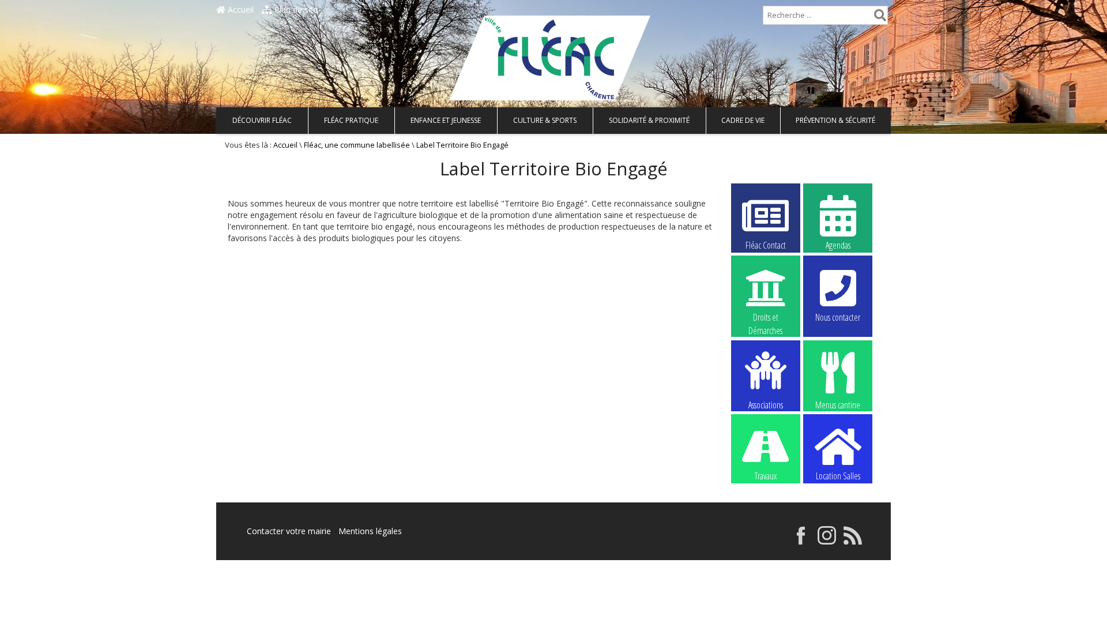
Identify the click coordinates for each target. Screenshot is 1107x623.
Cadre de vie (743, 120)
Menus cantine (837, 404)
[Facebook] (801, 541)
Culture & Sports (545, 120)
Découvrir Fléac (262, 120)
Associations (765, 404)
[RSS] (853, 541)
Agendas (838, 245)
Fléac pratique (351, 120)
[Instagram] (827, 541)
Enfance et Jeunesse (446, 120)
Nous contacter (837, 317)
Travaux (766, 476)
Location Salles (838, 476)
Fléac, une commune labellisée (357, 145)
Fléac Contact (765, 245)
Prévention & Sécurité (835, 120)
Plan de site (295, 9)
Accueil (239, 9)
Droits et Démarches (765, 318)
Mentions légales (370, 531)
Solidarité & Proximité (649, 120)
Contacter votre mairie (289, 531)
